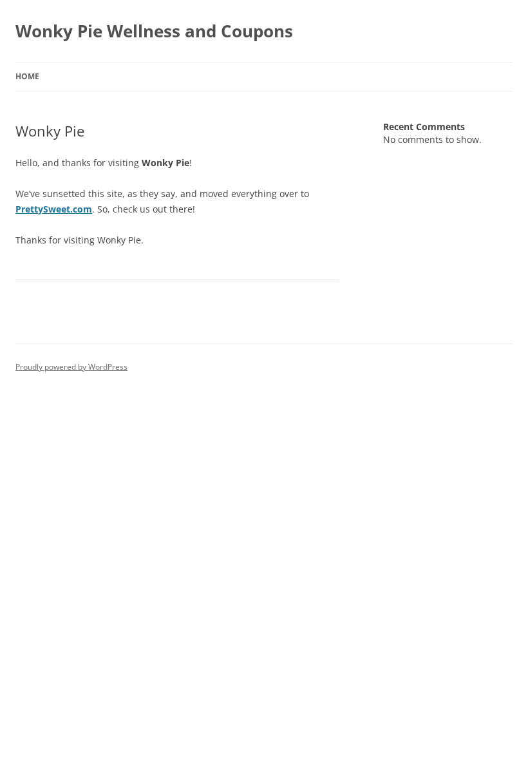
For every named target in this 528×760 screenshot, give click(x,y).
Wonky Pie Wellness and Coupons (154, 31)
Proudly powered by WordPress (71, 366)
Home (27, 76)
